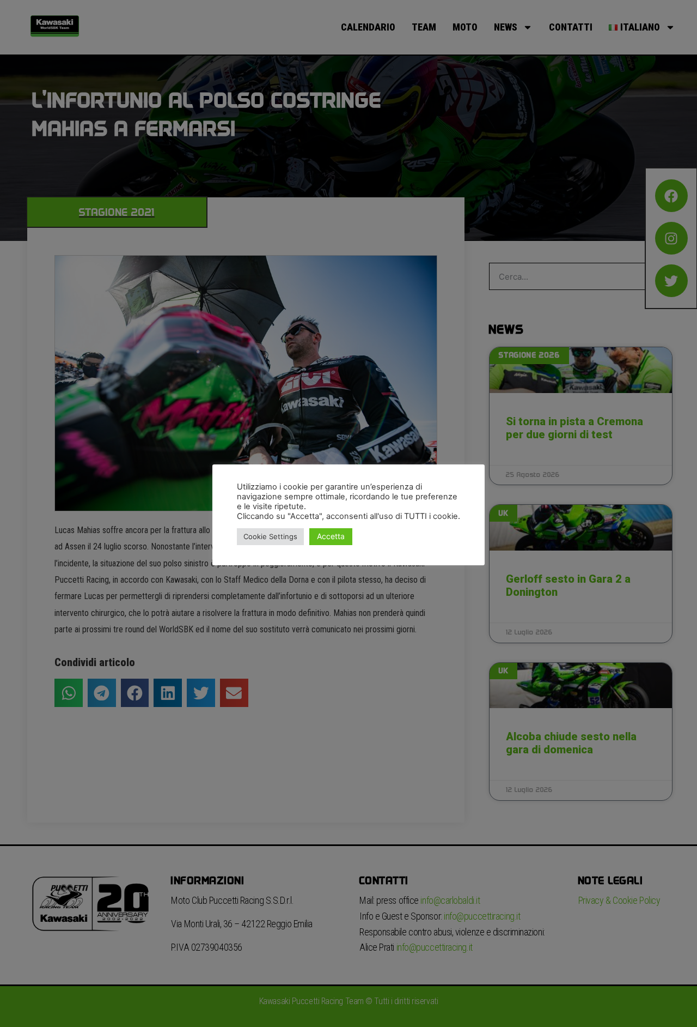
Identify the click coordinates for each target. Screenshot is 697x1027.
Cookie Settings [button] (270, 536)
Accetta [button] (331, 536)
